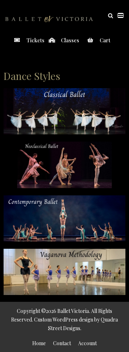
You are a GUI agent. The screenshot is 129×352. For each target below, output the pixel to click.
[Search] (110, 15)
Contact (62, 343)
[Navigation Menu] (121, 15)
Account (87, 343)
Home (39, 343)
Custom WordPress (56, 319)
